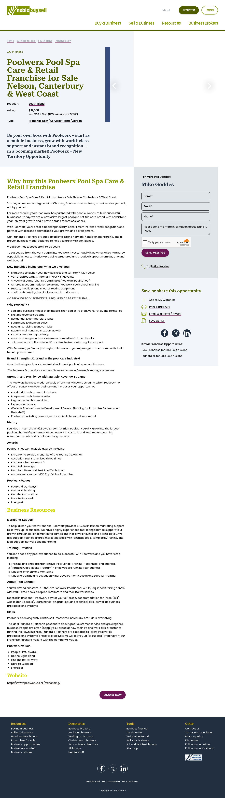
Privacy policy (194, 736)
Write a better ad (137, 736)
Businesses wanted (23, 748)
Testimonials (134, 732)
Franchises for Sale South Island (161, 356)
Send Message (155, 253)
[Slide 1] (155, 118)
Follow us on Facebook (165, 333)
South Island (45, 41)
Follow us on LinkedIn (187, 333)
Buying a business (22, 728)
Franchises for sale (23, 740)
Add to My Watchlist (162, 300)
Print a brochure (159, 307)
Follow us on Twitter (176, 333)
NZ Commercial (111, 781)
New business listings (24, 736)
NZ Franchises (130, 781)
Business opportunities (25, 744)
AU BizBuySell (93, 781)
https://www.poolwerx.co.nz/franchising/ (33, 683)
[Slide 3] (168, 118)
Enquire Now (112, 695)
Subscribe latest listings (141, 744)
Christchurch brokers (82, 740)
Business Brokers (203, 23)
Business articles (21, 752)
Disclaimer (192, 740)
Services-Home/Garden (66, 121)
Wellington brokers (80, 736)
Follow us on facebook (199, 748)
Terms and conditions (199, 732)
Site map (132, 748)
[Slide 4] (175, 118)
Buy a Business (108, 23)
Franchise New (63, 41)
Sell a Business (141, 23)
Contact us (192, 728)
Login (210, 10)
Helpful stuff (76, 752)
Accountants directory (83, 744)
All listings (74, 748)
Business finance (137, 728)
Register (189, 10)
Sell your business (137, 740)
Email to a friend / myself (165, 314)
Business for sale (26, 41)
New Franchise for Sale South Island (164, 350)
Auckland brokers (79, 732)
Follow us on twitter (197, 744)
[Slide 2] (161, 118)
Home (10, 41)
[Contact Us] (199, 757)
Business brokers (79, 728)
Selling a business (22, 732)
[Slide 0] (148, 118)
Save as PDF (157, 321)
